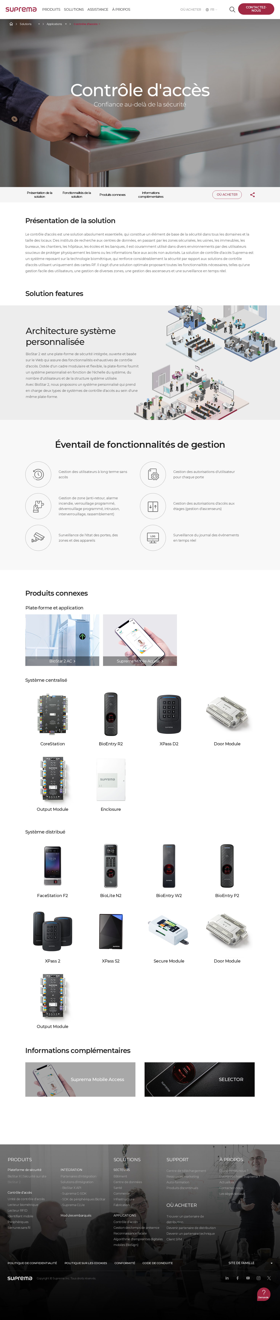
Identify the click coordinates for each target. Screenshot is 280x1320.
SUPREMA (21, 11)
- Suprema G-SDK (73, 1193)
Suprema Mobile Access (97, 1079)
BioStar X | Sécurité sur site (27, 1176)
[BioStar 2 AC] (62, 616)
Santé (118, 1188)
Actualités (226, 1182)
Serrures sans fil (19, 1228)
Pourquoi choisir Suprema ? (239, 1176)
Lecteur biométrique (23, 1205)
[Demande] (263, 1294)
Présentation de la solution (39, 194)
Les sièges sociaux (232, 1194)
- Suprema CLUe (73, 1205)
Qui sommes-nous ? (233, 1171)
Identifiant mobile (20, 1216)
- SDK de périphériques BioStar (83, 1199)
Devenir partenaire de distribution (191, 1228)
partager (249, 194)
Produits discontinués (182, 1188)
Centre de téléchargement (186, 1171)
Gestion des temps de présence (136, 1228)
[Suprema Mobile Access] (140, 616)
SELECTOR (231, 1079)
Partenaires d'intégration (78, 1176)
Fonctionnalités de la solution (76, 194)
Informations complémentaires (150, 194)
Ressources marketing (182, 1176)
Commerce (122, 1193)
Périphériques (18, 1222)
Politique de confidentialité (32, 1263)
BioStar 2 (14, 1182)
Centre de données (128, 1182)
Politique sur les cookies (86, 1263)
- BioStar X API (71, 1188)
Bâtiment (120, 1176)
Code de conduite (157, 1263)
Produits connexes (112, 195)
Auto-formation (177, 1182)
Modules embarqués (76, 1215)
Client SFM (174, 1239)
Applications (54, 24)
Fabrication (122, 1205)
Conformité (124, 1263)
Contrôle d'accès (85, 24)
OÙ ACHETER (191, 9)
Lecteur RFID (17, 1210)
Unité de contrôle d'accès (26, 1199)
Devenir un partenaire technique (190, 1233)
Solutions (25, 24)
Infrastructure (124, 1199)
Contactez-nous (256, 9)
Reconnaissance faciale (130, 1233)
